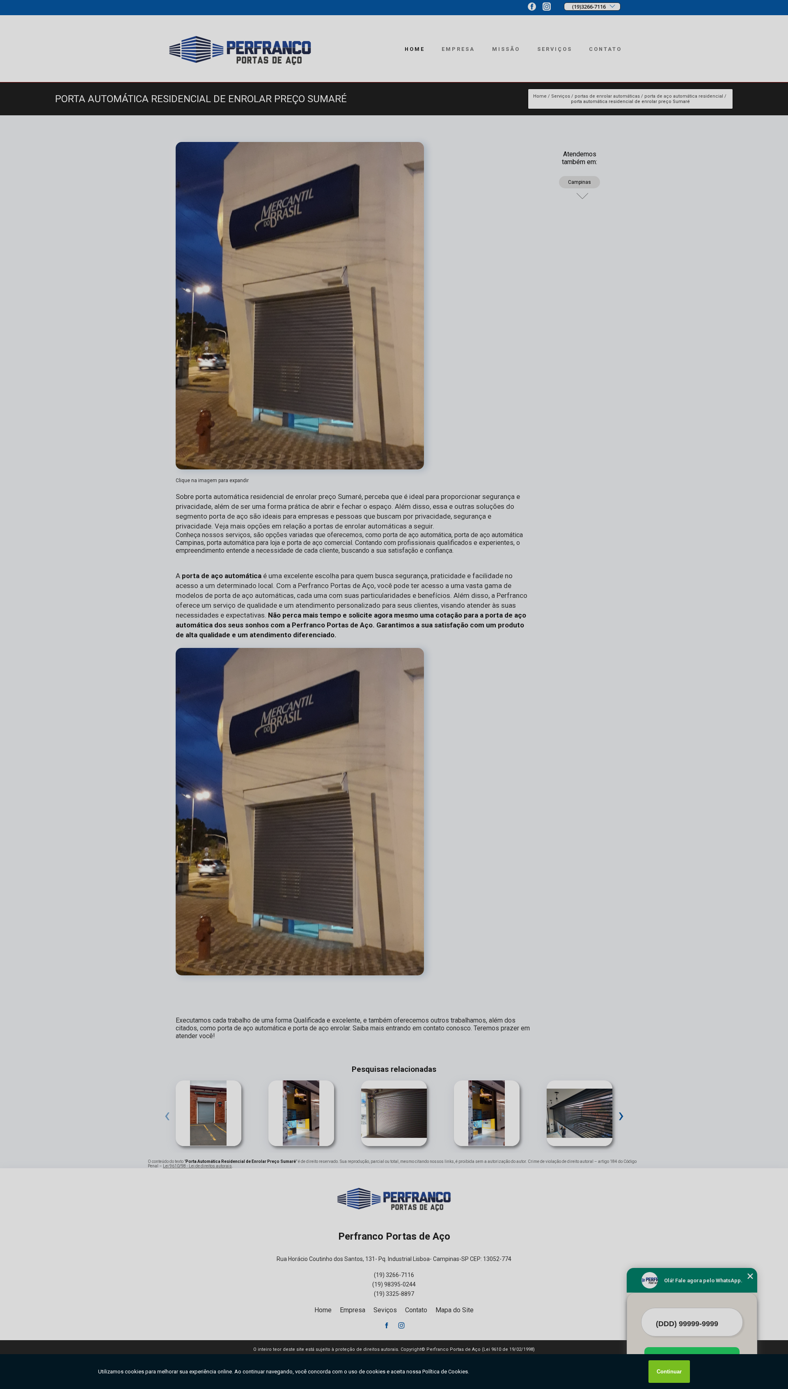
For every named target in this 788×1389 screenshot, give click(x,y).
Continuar (669, 1371)
